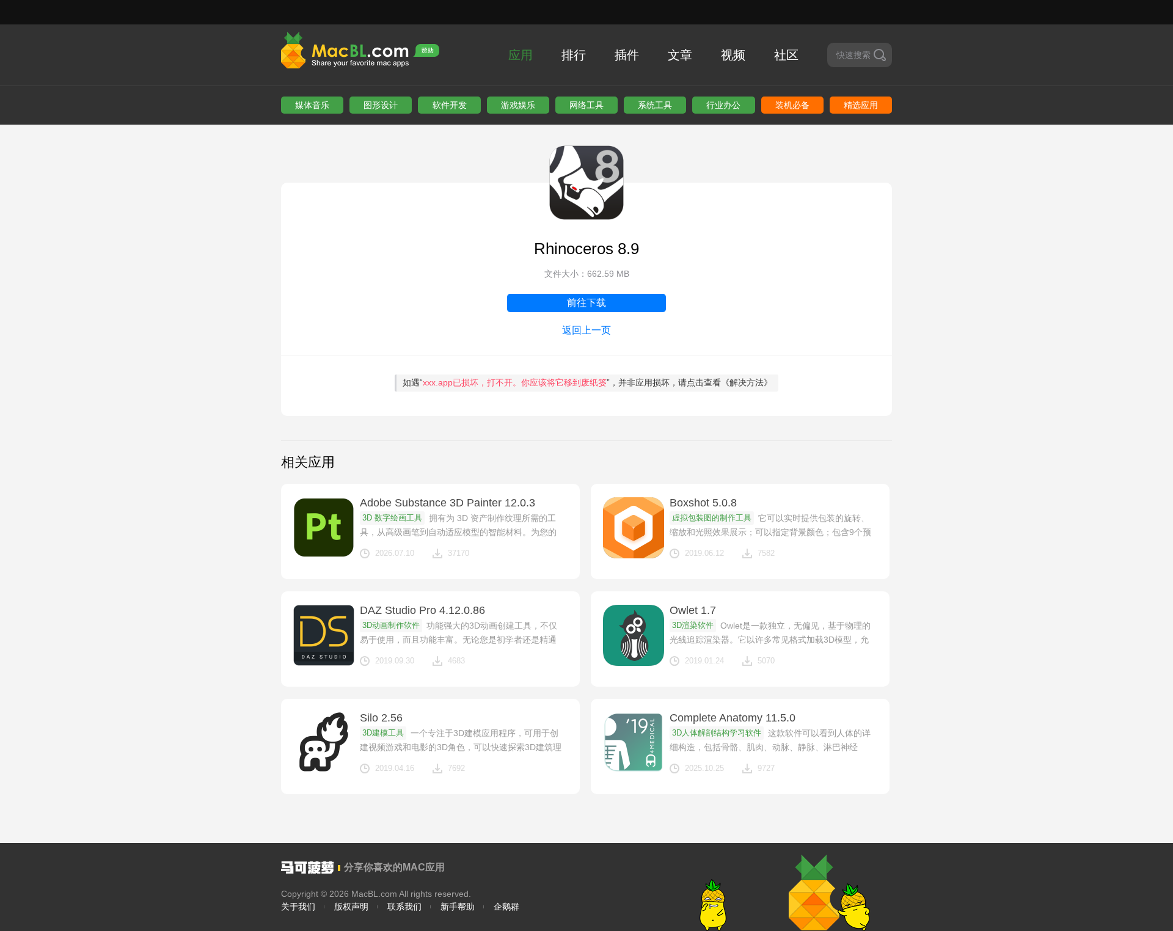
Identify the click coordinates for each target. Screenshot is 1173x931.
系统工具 (655, 105)
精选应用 (861, 105)
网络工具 (586, 105)
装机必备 (792, 105)
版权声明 (351, 906)
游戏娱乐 (518, 105)
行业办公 (723, 105)
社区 (786, 55)
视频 (733, 55)
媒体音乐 (312, 105)
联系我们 (404, 906)
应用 (520, 55)
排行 (573, 55)
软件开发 (450, 105)
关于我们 (298, 906)
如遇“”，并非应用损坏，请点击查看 (587, 382)
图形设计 (381, 105)
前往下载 (586, 303)
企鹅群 (506, 906)
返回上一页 (586, 330)
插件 (627, 55)
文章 (680, 55)
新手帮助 (457, 906)
